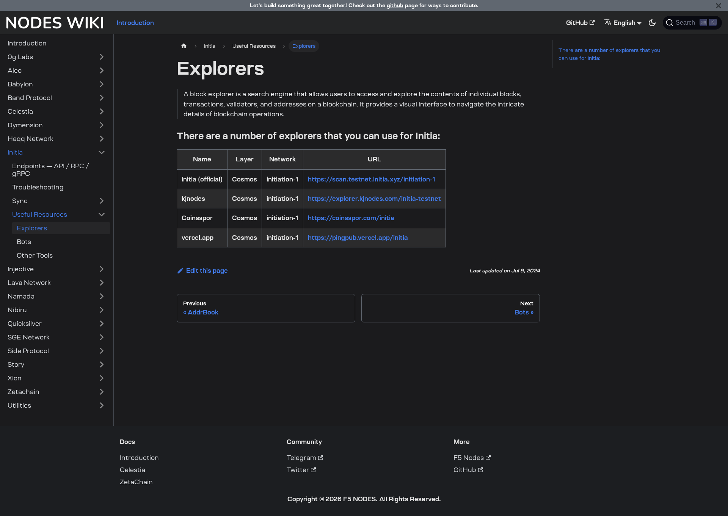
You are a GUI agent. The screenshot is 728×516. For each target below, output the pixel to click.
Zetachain (23, 392)
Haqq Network (30, 139)
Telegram (301, 458)
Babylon (20, 84)
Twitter (298, 470)
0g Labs (20, 57)
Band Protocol (30, 98)
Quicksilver (25, 324)
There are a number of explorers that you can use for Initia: (609, 54)
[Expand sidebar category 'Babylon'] (101, 84)
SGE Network (29, 337)
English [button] (624, 23)
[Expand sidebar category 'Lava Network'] (101, 283)
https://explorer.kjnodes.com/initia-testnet (374, 198)
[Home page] (184, 46)
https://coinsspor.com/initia (351, 218)
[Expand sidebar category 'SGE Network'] (101, 337)
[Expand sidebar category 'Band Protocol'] (101, 98)
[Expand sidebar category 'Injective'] (101, 269)
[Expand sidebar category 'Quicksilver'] (101, 323)
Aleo (15, 70)
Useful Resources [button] (39, 214)
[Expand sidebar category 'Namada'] (101, 296)
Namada (21, 296)
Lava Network (29, 283)
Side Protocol (28, 351)
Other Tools (35, 255)
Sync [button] (20, 201)
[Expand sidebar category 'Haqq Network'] (101, 139)
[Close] (718, 5)
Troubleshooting (38, 187)
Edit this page (207, 270)
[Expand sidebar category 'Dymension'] (101, 125)
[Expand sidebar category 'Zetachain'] (101, 392)
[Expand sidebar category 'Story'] (101, 364)
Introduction (135, 23)
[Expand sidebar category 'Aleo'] (101, 70)
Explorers (32, 228)
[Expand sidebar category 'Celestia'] (101, 111)
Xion (15, 378)
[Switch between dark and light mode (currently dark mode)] (652, 23)
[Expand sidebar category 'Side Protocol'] (101, 351)
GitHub (577, 23)
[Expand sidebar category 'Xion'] (101, 378)
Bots (24, 242)
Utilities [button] (19, 405)
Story (16, 364)
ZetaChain (136, 482)
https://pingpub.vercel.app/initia (358, 238)
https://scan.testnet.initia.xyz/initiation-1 (371, 179)
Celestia (20, 111)
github (395, 5)
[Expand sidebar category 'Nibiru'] (101, 310)
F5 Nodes (468, 458)
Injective (21, 269)
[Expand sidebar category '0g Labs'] (101, 57)
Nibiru (17, 310)
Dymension (25, 125)
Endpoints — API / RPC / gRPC (50, 170)
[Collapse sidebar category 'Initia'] (101, 152)
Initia (15, 152)
